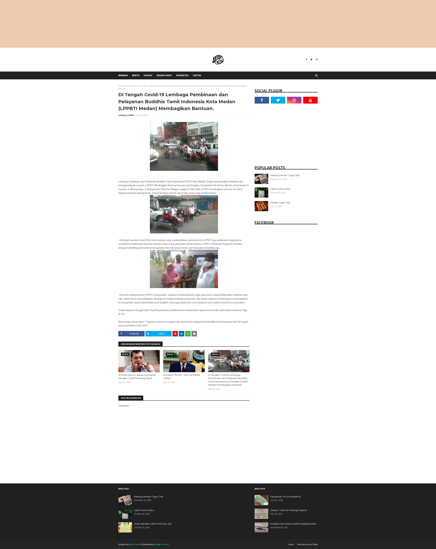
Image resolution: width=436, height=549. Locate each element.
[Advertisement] (218, 24)
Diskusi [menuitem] (148, 75)
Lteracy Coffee (126, 115)
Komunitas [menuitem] (182, 75)
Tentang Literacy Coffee (307, 544)
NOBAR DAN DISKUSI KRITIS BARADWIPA (293, 523)
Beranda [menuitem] (123, 75)
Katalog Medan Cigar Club (284, 175)
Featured (132, 85)
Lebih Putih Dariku (280, 189)
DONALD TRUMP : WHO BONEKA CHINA (181, 377)
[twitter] (311, 60)
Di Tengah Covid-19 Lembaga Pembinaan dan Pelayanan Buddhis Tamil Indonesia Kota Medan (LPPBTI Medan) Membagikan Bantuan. (228, 380)
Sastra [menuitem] (197, 75)
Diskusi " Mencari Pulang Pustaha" (288, 510)
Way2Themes (135, 544)
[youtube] (310, 100)
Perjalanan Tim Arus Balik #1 (285, 496)
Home (291, 544)
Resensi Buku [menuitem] (164, 75)
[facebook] (306, 60)
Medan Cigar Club (280, 202)
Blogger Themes (162, 544)
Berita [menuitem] (135, 75)
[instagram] (316, 60)
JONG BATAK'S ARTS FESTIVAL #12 (153, 523)
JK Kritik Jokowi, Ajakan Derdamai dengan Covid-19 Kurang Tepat (137, 377)
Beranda (122, 85)
